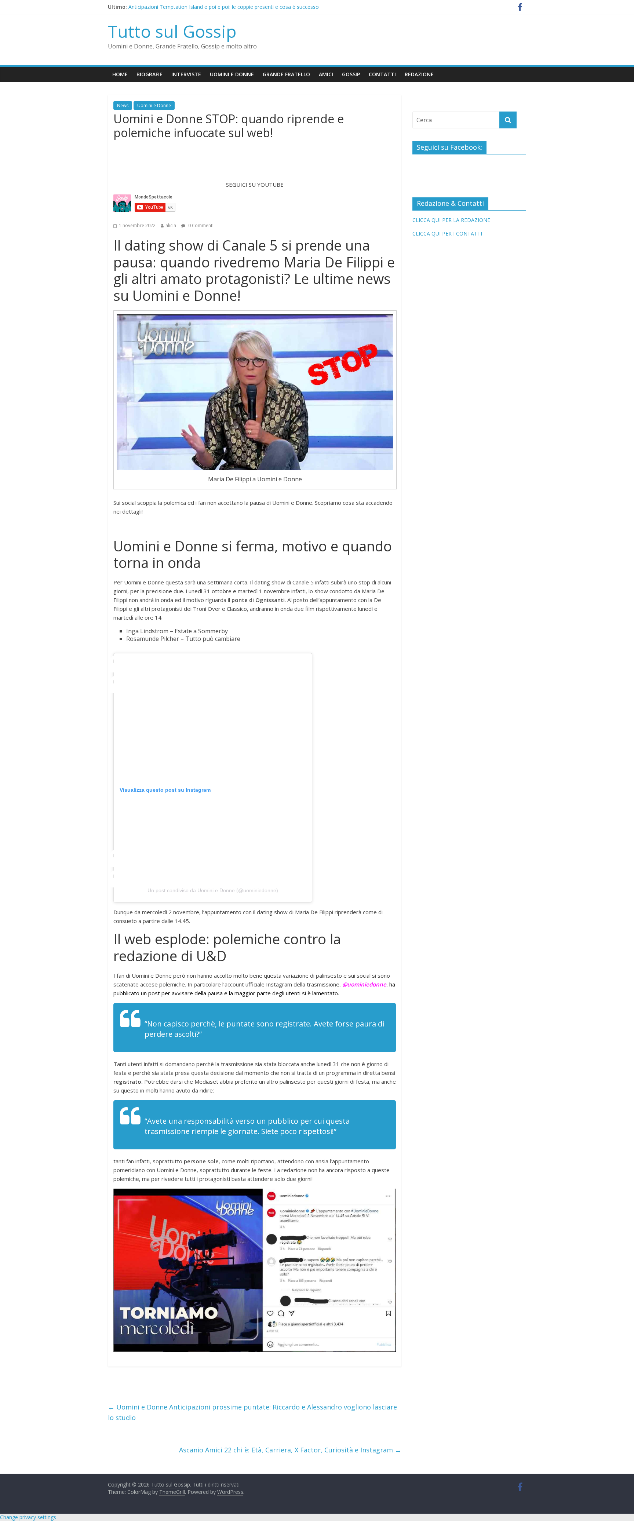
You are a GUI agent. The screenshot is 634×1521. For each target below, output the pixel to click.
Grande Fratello (286, 74)
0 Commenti (200, 225)
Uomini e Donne (232, 74)
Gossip (351, 74)
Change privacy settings (28, 1517)
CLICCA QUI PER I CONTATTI (447, 233)
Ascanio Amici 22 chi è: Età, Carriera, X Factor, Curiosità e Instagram (290, 1449)
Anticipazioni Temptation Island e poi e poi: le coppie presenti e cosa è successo (223, 6)
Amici (326, 74)
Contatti (382, 74)
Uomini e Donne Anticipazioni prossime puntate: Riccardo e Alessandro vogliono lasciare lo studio (252, 1412)
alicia (170, 225)
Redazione (419, 74)
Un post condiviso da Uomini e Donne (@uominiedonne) (212, 890)
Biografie (149, 74)
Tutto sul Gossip (172, 31)
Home (120, 74)
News (122, 105)
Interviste (186, 74)
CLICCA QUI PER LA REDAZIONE (451, 219)
